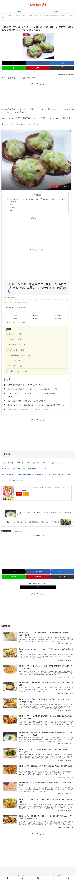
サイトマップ (57, 875)
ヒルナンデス (7, 531)
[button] (62, 68)
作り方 (12, 207)
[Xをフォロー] (38, 587)
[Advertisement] (38, 94)
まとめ (10, 210)
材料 (11, 204)
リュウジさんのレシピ (19, 531)
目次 (33, 195)
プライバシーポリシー (19, 875)
